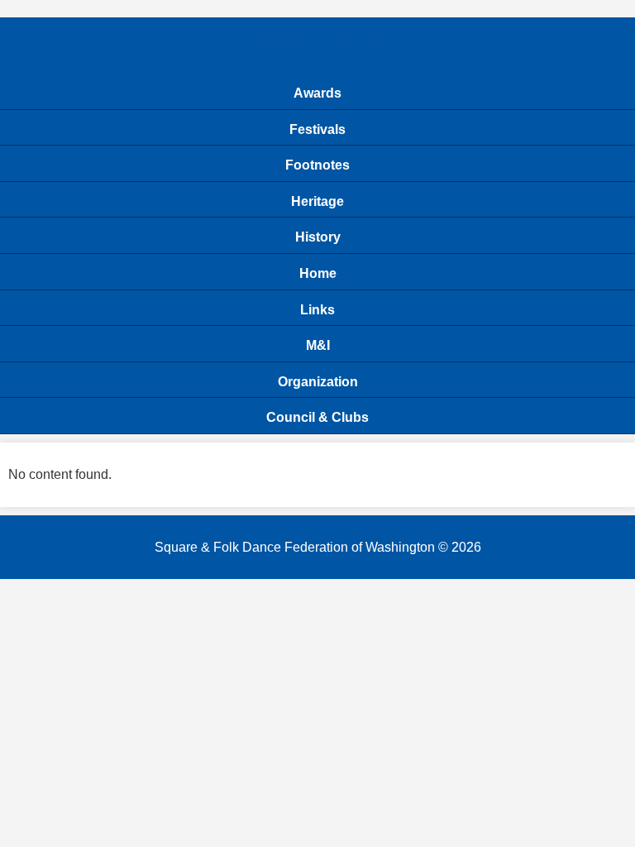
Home (318, 273)
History (318, 237)
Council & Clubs (317, 417)
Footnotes (317, 165)
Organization (318, 382)
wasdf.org (318, 38)
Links (317, 310)
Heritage (317, 201)
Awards (317, 93)
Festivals (317, 129)
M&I (318, 345)
